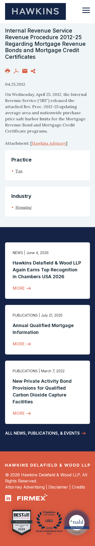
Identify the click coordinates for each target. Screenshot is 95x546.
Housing (23, 207)
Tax (19, 170)
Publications (25, 315)
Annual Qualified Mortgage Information (43, 329)
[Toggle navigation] (86, 12)
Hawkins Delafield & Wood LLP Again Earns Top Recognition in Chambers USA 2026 (47, 269)
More (19, 288)
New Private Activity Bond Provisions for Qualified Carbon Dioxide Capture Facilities (42, 391)
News (18, 252)
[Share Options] (33, 70)
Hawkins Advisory (49, 143)
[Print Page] (7, 70)
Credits (78, 487)
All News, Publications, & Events (42, 433)
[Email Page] (24, 70)
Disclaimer (58, 487)
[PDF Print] (16, 70)
